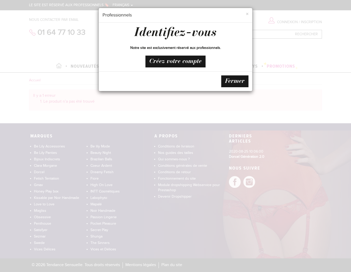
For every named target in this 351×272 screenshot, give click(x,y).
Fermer (235, 81)
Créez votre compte (175, 61)
